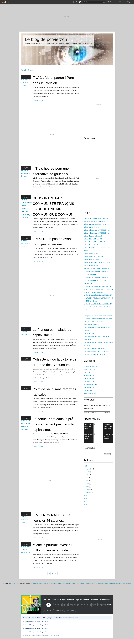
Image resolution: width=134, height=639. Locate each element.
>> (59, 573)
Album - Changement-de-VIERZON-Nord (97, 230)
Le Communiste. (89, 310)
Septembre (89, 469)
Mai (87, 481)
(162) (88, 390)
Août (87, 472)
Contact (30, 70)
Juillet (87, 475)
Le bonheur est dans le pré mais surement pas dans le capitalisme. (53, 424)
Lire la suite (38, 100)
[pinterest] (80, 2)
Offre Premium (99, 583)
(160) (90, 393)
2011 (85, 498)
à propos (72, 610)
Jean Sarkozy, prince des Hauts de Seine (96, 268)
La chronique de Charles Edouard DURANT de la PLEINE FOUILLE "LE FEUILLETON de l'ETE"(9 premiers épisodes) (98, 289)
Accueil (23, 70)
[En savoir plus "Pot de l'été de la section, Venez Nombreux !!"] (98, 438)
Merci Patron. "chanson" (91, 324)
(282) (89, 375)
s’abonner (49, 610)
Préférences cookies (126, 583)
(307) (89, 369)
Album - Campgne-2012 (91, 227)
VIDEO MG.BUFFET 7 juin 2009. (95, 354)
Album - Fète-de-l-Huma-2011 (93, 239)
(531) (91, 366)
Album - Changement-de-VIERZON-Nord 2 (97, 233)
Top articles (53, 583)
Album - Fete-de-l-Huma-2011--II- (94, 242)
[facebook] (73, 2)
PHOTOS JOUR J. (90, 333)
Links (85, 313)
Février (88, 489)
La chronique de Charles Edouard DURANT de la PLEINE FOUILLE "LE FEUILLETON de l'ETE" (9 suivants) (98, 298)
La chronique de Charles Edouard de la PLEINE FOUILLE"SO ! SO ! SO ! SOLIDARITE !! (96, 280)
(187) (90, 384)
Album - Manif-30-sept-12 (92, 254)
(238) (89, 378)
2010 (85, 501)
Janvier (88, 492)
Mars (87, 487)
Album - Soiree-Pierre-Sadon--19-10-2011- (97, 262)
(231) (89, 381)
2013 (85, 466)
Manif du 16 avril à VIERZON (93, 322)
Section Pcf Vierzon (14, 583)
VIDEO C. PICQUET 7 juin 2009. (95, 348)
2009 (85, 504)
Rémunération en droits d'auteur (86, 583)
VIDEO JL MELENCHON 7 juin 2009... (97, 351)
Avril (87, 484)
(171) (89, 387)
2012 (85, 495)
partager (61, 610)
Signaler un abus (67, 583)
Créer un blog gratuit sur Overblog (40, 583)
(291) (87, 372)
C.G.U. (75, 583)
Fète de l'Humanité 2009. (91, 265)
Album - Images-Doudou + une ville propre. (97, 245)
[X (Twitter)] (76, 2)
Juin (87, 478)
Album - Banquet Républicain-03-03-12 (96, 224)
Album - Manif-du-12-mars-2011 (94, 257)
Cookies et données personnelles (112, 583)
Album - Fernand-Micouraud (93, 236)
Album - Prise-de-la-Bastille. (92, 259)
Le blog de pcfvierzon (46, 39)
